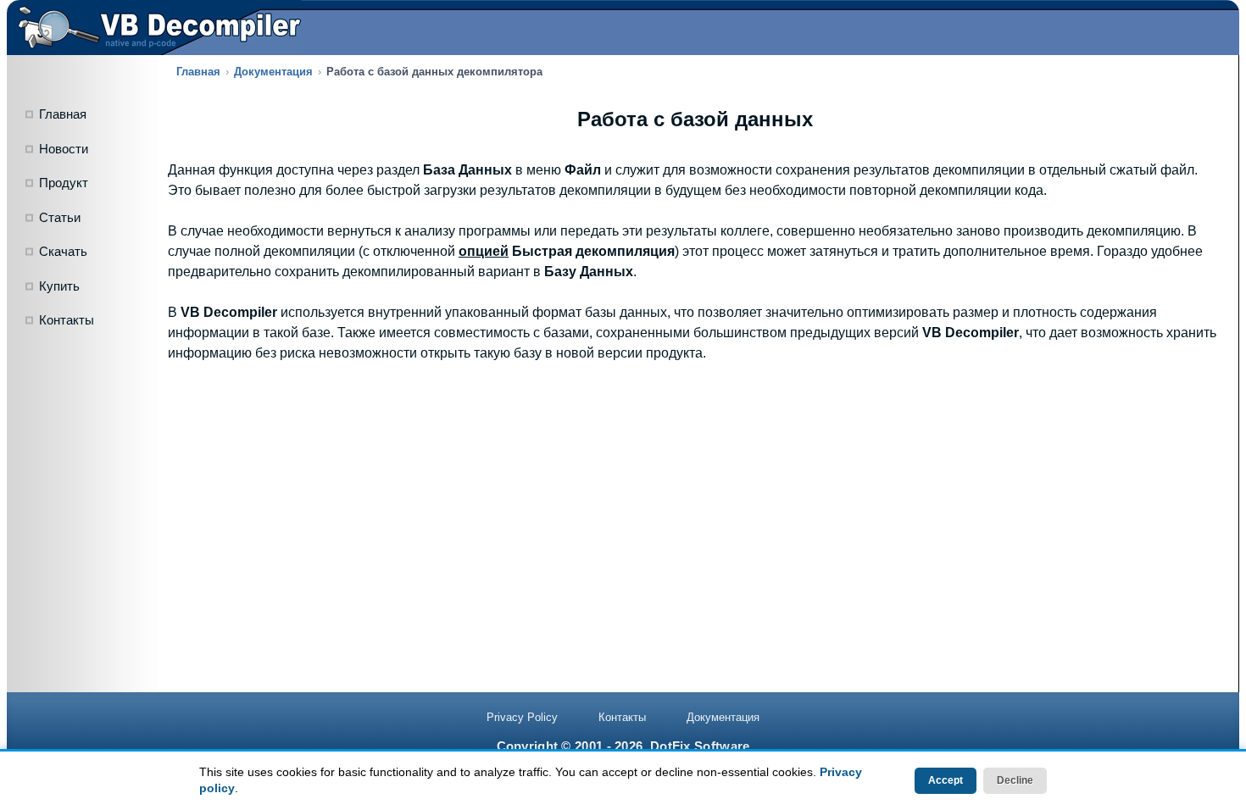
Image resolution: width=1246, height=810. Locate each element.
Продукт (63, 182)
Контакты (66, 320)
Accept (945, 780)
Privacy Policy (522, 717)
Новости (63, 148)
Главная (62, 114)
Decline (1015, 780)
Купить (59, 286)
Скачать (63, 251)
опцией (484, 251)
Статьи (60, 217)
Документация (273, 71)
